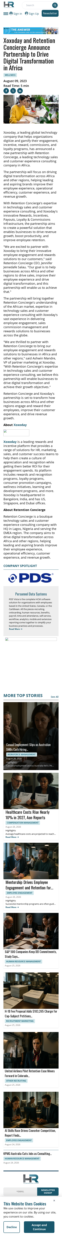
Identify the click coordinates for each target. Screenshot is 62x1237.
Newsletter (50, 13)
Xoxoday (20, 425)
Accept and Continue (39, 1227)
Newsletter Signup (48, 1191)
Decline (12, 1227)
